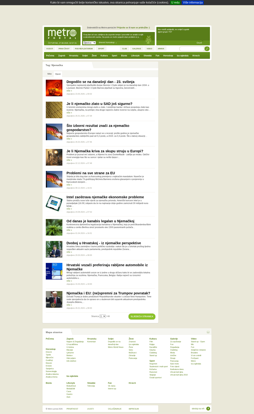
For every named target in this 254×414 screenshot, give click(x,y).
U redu (175, 2)
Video (193, 339)
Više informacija (193, 2)
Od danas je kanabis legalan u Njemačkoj (100, 221)
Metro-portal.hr (62, 34)
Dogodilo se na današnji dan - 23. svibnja (100, 82)
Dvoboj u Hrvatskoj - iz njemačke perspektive (104, 243)
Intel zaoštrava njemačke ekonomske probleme (105, 197)
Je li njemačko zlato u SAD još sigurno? (99, 104)
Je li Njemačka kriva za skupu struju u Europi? (105, 151)
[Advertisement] (128, 14)
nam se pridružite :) (140, 27)
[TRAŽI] (207, 48)
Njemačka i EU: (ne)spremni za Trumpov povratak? (108, 293)
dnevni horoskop (108, 42)
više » (69, 91)
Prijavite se (122, 27)
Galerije (174, 339)
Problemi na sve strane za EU (91, 173)
